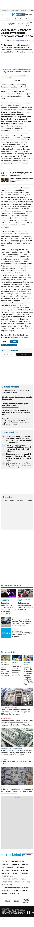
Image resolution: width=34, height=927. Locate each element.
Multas (4, 894)
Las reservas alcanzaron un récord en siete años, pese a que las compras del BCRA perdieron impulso (15, 712)
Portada (5, 861)
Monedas (4, 500)
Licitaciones (14, 894)
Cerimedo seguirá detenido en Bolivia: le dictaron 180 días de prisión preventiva (21, 179)
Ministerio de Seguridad (11, 107)
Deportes (24, 873)
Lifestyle (24, 870)
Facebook (6, 855)
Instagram (10, 855)
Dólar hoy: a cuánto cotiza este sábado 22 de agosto (17, 398)
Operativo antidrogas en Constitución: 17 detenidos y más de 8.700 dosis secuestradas (8, 608)
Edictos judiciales (20, 891)
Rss (28, 882)
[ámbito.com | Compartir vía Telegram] (29, 40)
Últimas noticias (17, 861)
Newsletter (27, 855)
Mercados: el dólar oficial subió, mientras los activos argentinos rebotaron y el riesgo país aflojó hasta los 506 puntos (17, 723)
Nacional (5, 873)
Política (25, 864)
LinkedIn (15, 855)
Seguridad (21, 24)
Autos (23, 879)
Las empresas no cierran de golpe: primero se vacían (15, 405)
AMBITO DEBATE (26, 901)
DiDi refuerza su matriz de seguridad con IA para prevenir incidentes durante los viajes (21, 174)
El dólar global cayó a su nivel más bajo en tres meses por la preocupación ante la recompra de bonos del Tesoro (17, 752)
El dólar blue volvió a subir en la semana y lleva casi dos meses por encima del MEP (17, 790)
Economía (18, 19)
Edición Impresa (7, 876)
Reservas (23, 10)
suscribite (25, 14)
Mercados (20, 867)
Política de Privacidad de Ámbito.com (15, 888)
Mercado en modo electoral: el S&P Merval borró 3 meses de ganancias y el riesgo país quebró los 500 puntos (19, 439)
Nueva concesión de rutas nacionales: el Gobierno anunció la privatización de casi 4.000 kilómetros (18, 448)
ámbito (3, 24)
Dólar (8, 19)
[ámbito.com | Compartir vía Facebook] (23, 40)
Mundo (14, 873)
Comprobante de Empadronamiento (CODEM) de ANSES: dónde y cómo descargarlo (22, 633)
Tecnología (19, 882)
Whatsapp (24, 855)
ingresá (30, 14)
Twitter (2, 854)
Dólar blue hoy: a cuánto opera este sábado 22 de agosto (15, 391)
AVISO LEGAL (6, 891)
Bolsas (12, 500)
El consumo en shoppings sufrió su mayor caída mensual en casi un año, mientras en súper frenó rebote (18, 457)
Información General (11, 24)
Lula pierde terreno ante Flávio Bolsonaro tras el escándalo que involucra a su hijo (18, 465)
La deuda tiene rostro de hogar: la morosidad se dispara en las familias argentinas (16, 412)
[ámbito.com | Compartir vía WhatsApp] (21, 40)
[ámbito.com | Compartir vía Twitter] (25, 40)
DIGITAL (8, 900)
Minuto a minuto (6, 718)
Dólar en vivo (15, 10)
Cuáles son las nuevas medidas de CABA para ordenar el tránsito (25, 606)
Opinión (15, 870)
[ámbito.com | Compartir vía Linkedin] (27, 40)
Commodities (20, 500)
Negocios (5, 870)
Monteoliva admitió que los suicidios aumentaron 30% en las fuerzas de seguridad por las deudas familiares (16, 71)
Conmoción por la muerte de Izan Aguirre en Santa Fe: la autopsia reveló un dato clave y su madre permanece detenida (22, 622)
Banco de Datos (7, 867)
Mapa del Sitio (7, 885)
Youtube (19, 854)
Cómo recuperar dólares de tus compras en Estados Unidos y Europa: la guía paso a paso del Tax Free (28, 674)
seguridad (29, 94)
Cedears (30, 500)
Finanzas (29, 19)
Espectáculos (7, 882)
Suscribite (24, 354)
